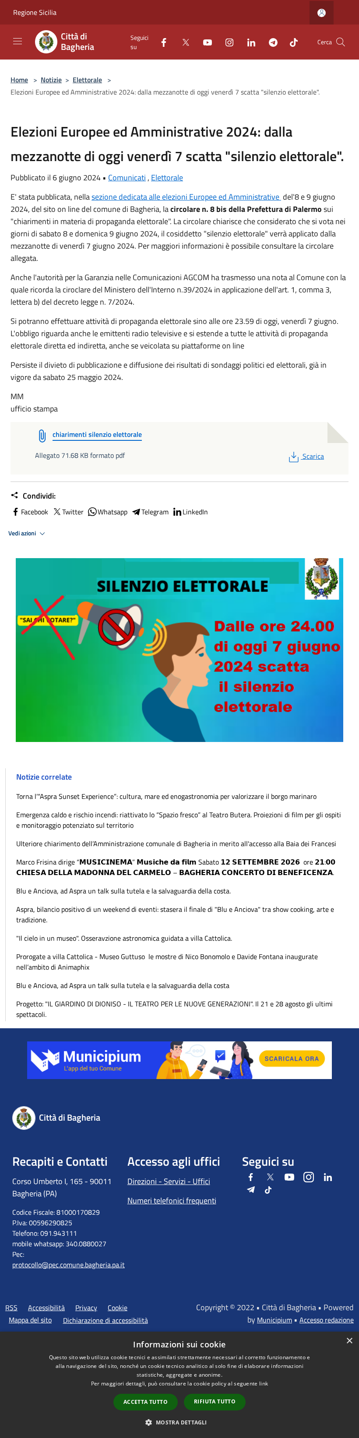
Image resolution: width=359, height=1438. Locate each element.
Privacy (86, 1307)
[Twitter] (182, 42)
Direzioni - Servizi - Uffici (168, 1181)
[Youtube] (204, 42)
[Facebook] (160, 42)
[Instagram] (226, 42)
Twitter (73, 511)
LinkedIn (195, 511)
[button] (179, 1422)
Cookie (117, 1307)
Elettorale (87, 79)
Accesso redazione (326, 1320)
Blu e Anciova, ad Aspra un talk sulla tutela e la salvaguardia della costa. (123, 891)
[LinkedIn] (248, 42)
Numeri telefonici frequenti (171, 1200)
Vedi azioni (22, 533)
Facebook (34, 511)
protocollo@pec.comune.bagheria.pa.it (68, 1264)
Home (19, 79)
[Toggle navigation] (17, 41)
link (263, 1383)
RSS (11, 1307)
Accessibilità (46, 1307)
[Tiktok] (290, 42)
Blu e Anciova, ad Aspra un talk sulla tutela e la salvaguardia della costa (122, 985)
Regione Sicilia (34, 12)
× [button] (349, 1341)
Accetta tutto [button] (145, 1402)
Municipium (274, 1320)
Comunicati (127, 177)
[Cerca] (340, 42)
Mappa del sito (30, 1320)
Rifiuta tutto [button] (215, 1401)
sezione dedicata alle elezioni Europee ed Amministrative (186, 197)
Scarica (313, 456)
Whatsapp (112, 511)
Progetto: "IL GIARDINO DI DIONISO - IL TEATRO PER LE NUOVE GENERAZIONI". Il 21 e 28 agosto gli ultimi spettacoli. (174, 1009)
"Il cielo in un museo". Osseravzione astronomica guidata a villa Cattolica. (124, 938)
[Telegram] (269, 42)
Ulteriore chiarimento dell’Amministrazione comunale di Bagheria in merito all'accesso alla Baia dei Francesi (176, 843)
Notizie (51, 79)
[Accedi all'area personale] (322, 13)
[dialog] (179, 1385)
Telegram (155, 511)
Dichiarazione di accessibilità (105, 1320)
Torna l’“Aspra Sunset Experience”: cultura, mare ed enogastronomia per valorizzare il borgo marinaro (166, 796)
